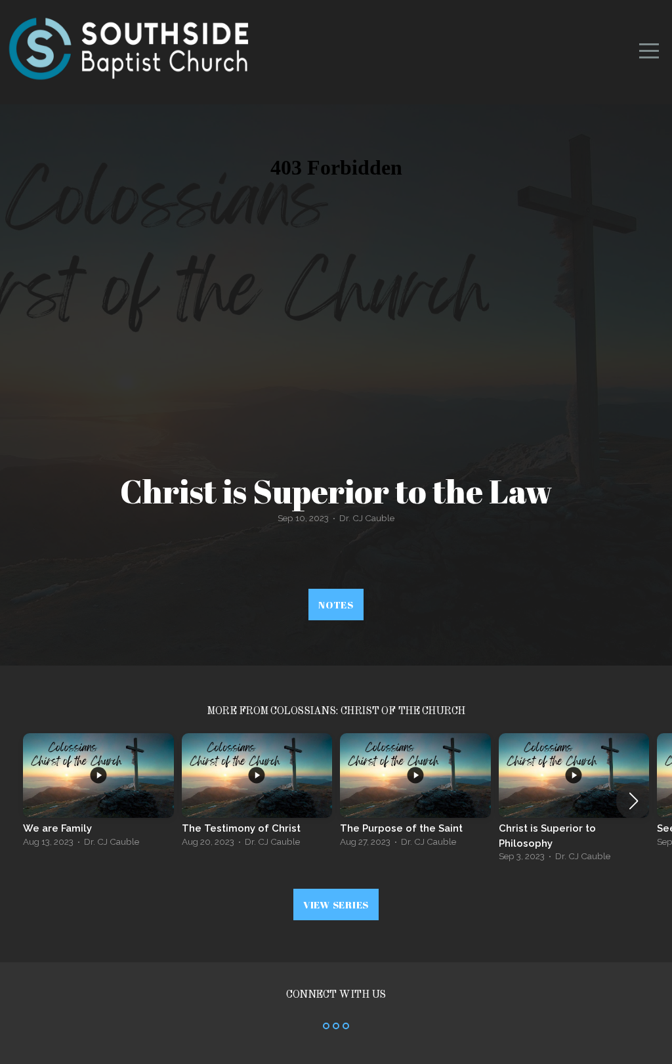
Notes (336, 604)
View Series (336, 904)
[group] (98, 794)
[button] (633, 800)
